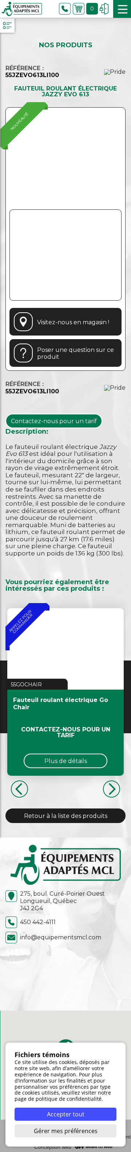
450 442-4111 (38, 922)
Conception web (52, 1147)
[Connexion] (104, 9)
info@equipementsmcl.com (60, 937)
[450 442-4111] (65, 9)
